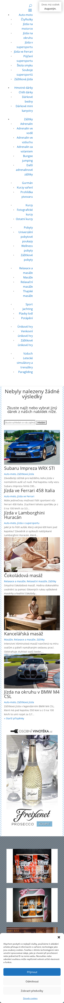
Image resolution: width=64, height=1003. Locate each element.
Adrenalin (26, 124)
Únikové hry (25, 326)
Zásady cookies (30, 998)
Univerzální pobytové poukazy (25, 236)
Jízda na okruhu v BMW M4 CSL (32, 694)
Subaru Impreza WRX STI (29, 468)
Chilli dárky (26, 92)
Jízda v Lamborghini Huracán (24, 515)
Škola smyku (25, 65)
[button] (59, 937)
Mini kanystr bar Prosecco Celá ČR (32, 904)
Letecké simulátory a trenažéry (25, 362)
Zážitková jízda (23, 79)
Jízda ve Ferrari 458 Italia (29, 490)
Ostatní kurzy (24, 219)
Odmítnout (32, 981)
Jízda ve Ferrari (23, 51)
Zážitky (28, 119)
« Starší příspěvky (14, 718)
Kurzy (29, 205)
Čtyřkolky (27, 19)
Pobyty (28, 227)
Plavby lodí (26, 313)
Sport (29, 304)
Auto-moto (26, 15)
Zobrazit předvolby (32, 990)
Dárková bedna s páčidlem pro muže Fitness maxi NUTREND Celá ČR (32, 869)
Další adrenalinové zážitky (24, 169)
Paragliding (25, 372)
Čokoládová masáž (23, 575)
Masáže (28, 277)
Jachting (28, 309)
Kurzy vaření (25, 187)
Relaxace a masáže (15, 581)
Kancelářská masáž (23, 634)
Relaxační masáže (37, 581)
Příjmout (32, 972)
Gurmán (27, 183)
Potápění (27, 318)
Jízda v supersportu (28, 523)
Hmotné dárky (23, 88)
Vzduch (28, 353)
